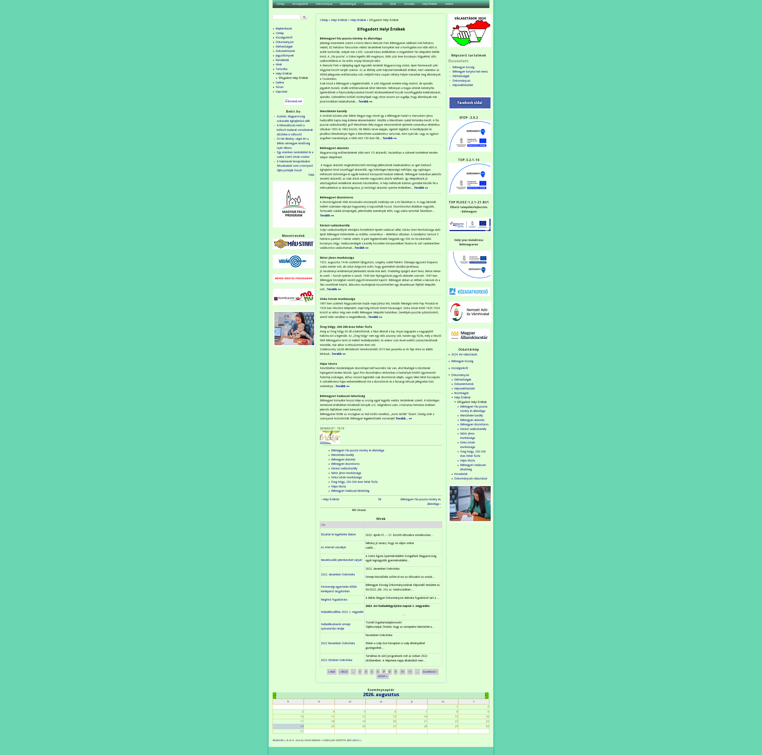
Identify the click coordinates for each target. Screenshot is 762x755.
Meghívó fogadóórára (334, 599)
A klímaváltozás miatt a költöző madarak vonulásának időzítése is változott (295, 130)
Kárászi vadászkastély (344, 468)
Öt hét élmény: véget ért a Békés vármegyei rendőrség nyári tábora (293, 143)
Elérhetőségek (348, 3)
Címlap (281, 3)
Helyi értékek (358, 20)
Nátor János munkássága (346, 473)
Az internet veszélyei (333, 547)
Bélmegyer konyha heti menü (470, 71)
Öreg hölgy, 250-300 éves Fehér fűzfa (354, 481)
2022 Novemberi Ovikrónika (338, 643)
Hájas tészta (338, 486)
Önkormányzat (324, 3)
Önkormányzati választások (470, 478)
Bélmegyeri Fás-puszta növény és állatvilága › (420, 501)
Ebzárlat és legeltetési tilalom (338, 534)
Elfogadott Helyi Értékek (293, 77)
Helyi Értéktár (429, 3)
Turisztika (409, 3)
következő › (430, 671)
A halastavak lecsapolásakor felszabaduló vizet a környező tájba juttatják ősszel (295, 166)
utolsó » (383, 676)
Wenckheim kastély (342, 454)
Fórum (279, 87)
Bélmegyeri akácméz (343, 459)
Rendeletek (282, 60)
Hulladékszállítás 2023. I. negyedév (342, 611)
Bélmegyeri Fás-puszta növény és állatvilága (357, 450)
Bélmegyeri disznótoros (345, 463)
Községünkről (300, 3)
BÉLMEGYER (279, 740)
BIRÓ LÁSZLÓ (354, 740)
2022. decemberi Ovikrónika (338, 574)
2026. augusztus (381, 694)
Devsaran (483, 751)
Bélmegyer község (463, 67)
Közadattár (461, 474)
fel (379, 499)
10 (402, 671)
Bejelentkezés (284, 28)
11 (410, 671)
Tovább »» (421, 187)
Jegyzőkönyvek (285, 55)
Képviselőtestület (462, 85)
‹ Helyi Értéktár (330, 499)
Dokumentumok (373, 3)
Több (311, 174)
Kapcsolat (281, 91)
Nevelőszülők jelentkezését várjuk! (341, 560)
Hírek (393, 3)
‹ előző (344, 671)
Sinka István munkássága (346, 477)
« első (331, 671)
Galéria (449, 3)
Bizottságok (461, 393)
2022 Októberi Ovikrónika (336, 660)
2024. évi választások (464, 354)
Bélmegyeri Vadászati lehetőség (350, 490)
